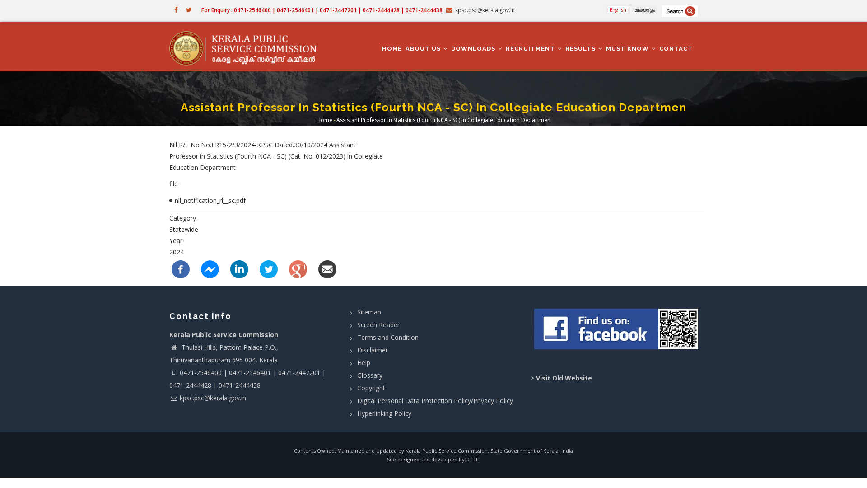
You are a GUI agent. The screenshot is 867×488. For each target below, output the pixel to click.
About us (424, 48)
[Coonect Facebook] (617, 332)
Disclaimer (372, 350)
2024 (176, 252)
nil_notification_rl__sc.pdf (210, 200)
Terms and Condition (388, 337)
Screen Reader (378, 324)
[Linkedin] (239, 268)
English (618, 9)
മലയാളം (644, 9)
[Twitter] (268, 268)
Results (581, 48)
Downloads (474, 48)
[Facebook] (180, 268)
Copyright (371, 388)
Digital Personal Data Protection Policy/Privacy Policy (435, 400)
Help (363, 362)
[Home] (247, 47)
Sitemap (369, 312)
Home (392, 48)
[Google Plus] (298, 268)
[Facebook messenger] (210, 268)
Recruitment (531, 48)
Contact (676, 48)
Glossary (369, 375)
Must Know (628, 48)
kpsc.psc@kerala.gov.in (213, 398)
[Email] (327, 268)
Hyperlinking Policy (384, 413)
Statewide (183, 229)
